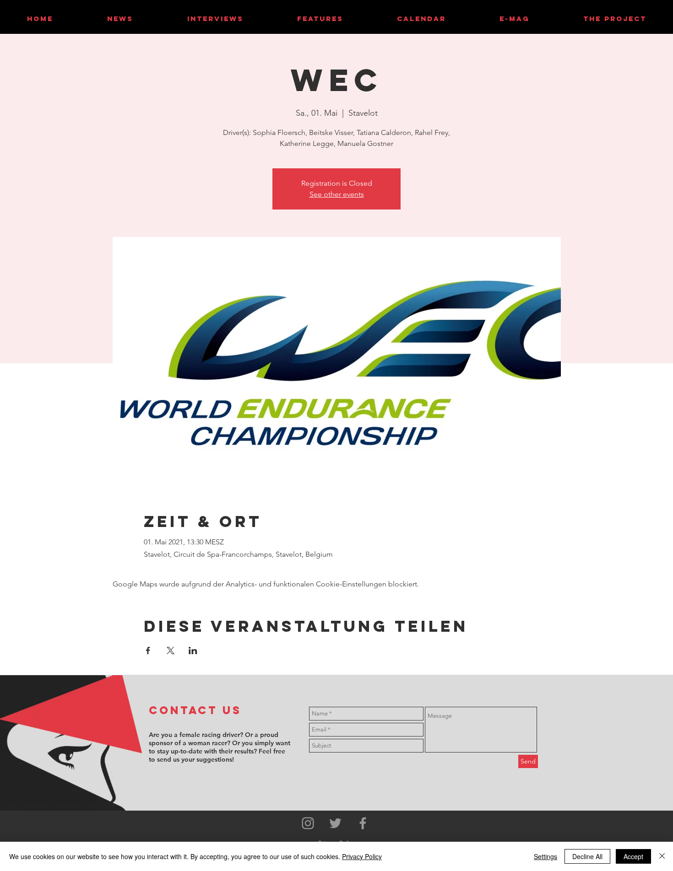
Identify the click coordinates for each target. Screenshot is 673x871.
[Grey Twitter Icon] (335, 823)
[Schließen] (662, 856)
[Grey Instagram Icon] (308, 823)
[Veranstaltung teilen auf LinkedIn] (193, 650)
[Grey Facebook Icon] (363, 823)
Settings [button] (545, 856)
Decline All (587, 856)
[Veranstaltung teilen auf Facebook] (148, 650)
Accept (633, 856)
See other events (336, 194)
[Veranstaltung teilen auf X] (170, 650)
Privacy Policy (362, 856)
